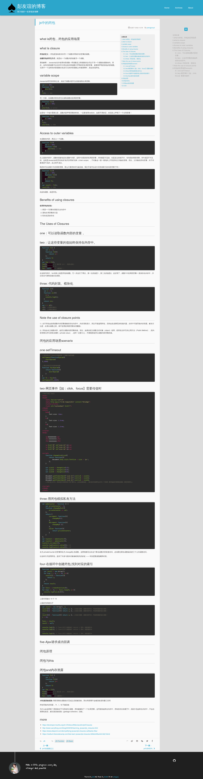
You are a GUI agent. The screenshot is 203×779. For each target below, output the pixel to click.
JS (44, 741)
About (190, 7)
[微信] (142, 740)
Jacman (106, 777)
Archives (178, 7)
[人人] (137, 740)
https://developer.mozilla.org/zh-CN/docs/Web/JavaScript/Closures (67, 725)
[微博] (131, 740)
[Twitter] (147, 740)
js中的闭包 (47, 22)
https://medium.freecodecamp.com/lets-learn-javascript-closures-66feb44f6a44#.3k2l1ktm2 (76, 734)
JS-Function (59, 741)
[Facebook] (152, 740)
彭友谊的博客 (31, 6)
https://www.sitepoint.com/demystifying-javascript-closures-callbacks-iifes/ (69, 731)
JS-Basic (69, 741)
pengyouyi (151, 27)
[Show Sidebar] (186, 29)
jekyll (93, 777)
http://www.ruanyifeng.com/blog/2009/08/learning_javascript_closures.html (70, 728)
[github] (175, 760)
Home (166, 7)
